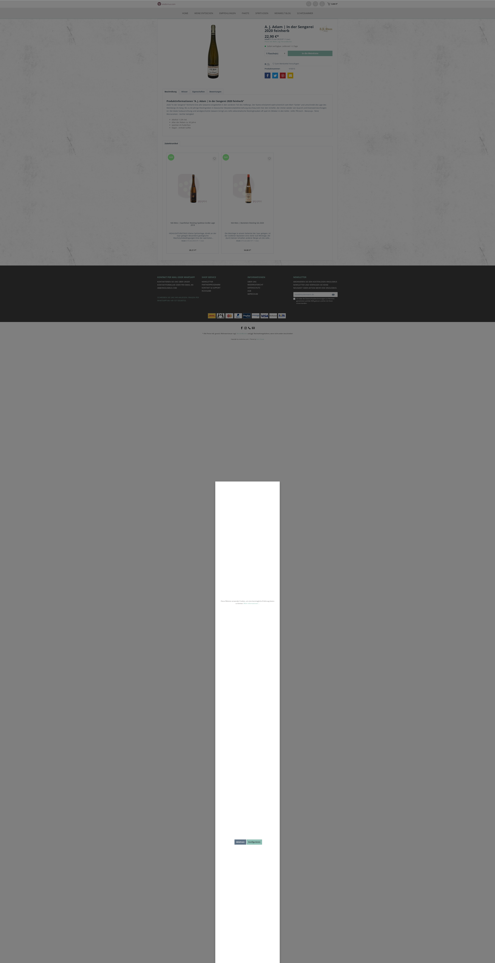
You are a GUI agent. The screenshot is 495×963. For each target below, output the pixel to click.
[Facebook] (241, 328)
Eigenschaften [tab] (198, 91)
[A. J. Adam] (325, 28)
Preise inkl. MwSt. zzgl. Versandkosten (278, 41)
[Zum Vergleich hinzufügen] (269, 64)
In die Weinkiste (310, 53)
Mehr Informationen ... (252, 603)
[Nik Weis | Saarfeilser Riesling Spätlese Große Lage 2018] (193, 189)
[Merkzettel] (315, 3)
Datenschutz (254, 288)
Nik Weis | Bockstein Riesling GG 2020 (247, 223)
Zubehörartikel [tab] (171, 143)
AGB (312, 301)
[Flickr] (249, 328)
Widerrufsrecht (255, 284)
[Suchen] (308, 3)
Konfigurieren (254, 842)
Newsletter (207, 281)
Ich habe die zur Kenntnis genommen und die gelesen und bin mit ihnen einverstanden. (315, 300)
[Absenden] (333, 294)
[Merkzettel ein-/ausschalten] (214, 158)
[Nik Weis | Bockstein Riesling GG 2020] (247, 189)
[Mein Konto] (322, 3)
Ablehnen (240, 842)
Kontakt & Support (211, 288)
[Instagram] (245, 328)
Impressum (253, 294)
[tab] (171, 91)
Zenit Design (260, 339)
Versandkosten (242, 333)
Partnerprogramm (211, 284)
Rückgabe (206, 291)
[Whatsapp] (253, 328)
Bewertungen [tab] (215, 91)
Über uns (252, 281)
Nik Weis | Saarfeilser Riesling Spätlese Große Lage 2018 (193, 224)
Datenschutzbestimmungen (315, 298)
